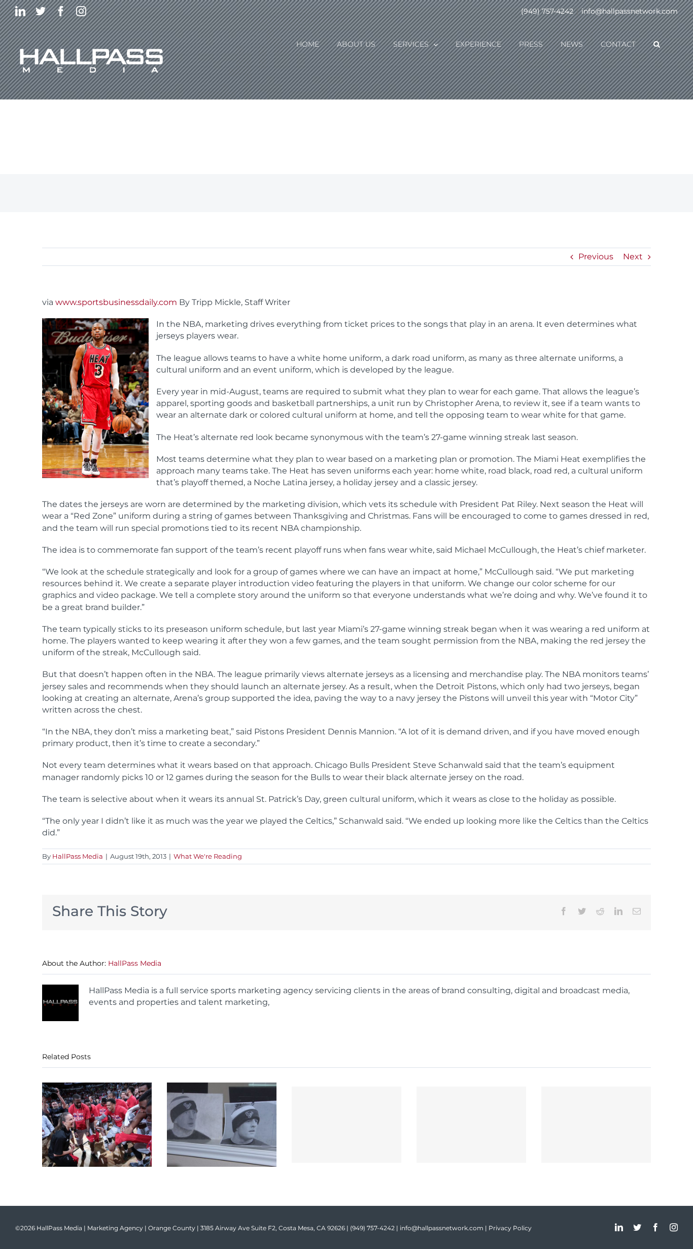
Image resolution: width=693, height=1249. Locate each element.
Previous (595, 256)
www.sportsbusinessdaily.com (116, 302)
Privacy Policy (510, 1228)
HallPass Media (77, 856)
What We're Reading (208, 856)
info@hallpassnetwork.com (629, 11)
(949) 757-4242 (547, 11)
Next (633, 256)
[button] (656, 43)
